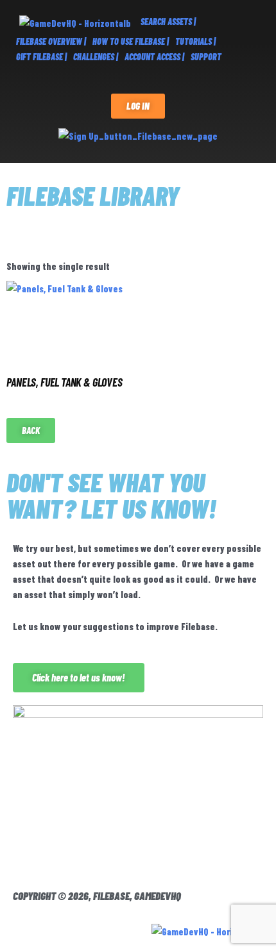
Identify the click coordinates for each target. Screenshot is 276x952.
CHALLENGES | (95, 56)
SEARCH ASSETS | (168, 21)
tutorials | (195, 41)
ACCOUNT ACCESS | (154, 56)
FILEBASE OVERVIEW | (51, 41)
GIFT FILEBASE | (41, 56)
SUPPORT (206, 56)
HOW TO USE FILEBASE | (130, 41)
